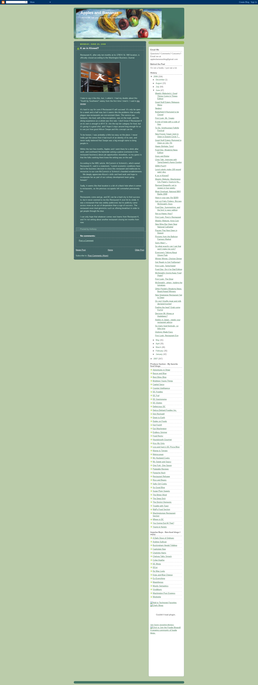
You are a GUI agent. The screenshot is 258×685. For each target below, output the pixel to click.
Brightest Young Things (163, 381)
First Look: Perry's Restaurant (168, 217)
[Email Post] (97, 229)
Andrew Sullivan (160, 542)
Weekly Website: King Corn (167, 221)
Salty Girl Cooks (160, 484)
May (158, 340)
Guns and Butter (162, 156)
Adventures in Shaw (161, 370)
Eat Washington (159, 429)
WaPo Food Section (161, 509)
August (159, 83)
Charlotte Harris (159, 553)
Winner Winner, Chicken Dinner (168, 259)
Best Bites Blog (159, 377)
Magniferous (158, 582)
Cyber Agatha (158, 560)
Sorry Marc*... (161, 243)
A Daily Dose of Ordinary (163, 538)
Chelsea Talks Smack (162, 556)
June (158, 90)
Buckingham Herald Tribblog (165, 545)
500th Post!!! (160, 166)
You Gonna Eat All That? (163, 523)
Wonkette (157, 597)
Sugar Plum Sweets (161, 491)
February (160, 351)
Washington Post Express (164, 593)
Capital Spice (158, 385)
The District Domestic (162, 502)
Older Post (139, 250)
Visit (162, 625)
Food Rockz (158, 436)
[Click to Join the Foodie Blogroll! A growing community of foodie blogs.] (166, 633)
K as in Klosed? (89, 48)
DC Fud (156, 396)
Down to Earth (159, 418)
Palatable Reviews (161, 469)
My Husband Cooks (161, 458)
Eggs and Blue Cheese (163, 575)
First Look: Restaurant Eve (166, 336)
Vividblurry (157, 590)
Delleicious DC (159, 407)
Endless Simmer (160, 432)
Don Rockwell (159, 414)
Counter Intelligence (161, 388)
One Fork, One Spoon (162, 465)
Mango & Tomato (160, 451)
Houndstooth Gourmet (162, 440)
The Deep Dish (159, 499)
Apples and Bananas (99, 12)
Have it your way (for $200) (166, 198)
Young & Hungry (160, 527)
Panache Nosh (159, 473)
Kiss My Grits (159, 443)
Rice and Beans (159, 480)
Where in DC (158, 519)
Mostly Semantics (160, 586)
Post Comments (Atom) (98, 256)
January (159, 354)
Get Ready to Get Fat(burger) (167, 262)
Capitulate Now (159, 549)
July (158, 87)
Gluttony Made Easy (164, 332)
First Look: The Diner (164, 279)
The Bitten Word (160, 495)
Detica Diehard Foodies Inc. (165, 410)
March (159, 347)
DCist (155, 567)
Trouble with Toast (161, 506)
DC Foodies (158, 392)
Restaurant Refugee (161, 477)
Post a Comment (86, 241)
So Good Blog (159, 488)
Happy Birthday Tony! (164, 146)
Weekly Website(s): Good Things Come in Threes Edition (166, 96)
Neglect (158, 108)
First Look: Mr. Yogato (164, 118)
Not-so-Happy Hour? (164, 214)
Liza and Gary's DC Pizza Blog (166, 447)
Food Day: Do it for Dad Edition (168, 269)
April (158, 344)
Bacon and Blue (159, 373)
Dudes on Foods (160, 421)
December (160, 80)
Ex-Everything (159, 578)
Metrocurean (158, 454)
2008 (155, 77)
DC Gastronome (160, 399)
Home (110, 250)
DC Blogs (157, 564)
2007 (155, 359)
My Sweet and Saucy (162, 462)
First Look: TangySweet (165, 266)
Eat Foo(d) (157, 425)
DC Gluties (157, 403)
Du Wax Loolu (159, 571)
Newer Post (81, 250)
